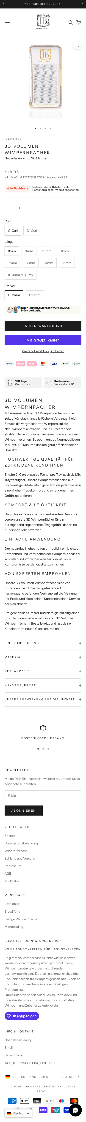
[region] (43, 733)
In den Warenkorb (43, 326)
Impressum (13, 866)
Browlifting (12, 911)
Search (10, 836)
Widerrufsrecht (16, 851)
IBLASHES (13, 138)
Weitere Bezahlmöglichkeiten (43, 351)
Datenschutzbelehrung (21, 843)
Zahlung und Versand (20, 858)
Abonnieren (23, 810)
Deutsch (68, 1076)
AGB (8, 873)
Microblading (14, 927)
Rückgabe (12, 881)
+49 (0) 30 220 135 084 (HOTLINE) (30, 1063)
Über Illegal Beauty (18, 1040)
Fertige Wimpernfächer (22, 919)
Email (9, 1048)
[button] (18, 1113)
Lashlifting (12, 904)
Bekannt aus (13, 1055)
